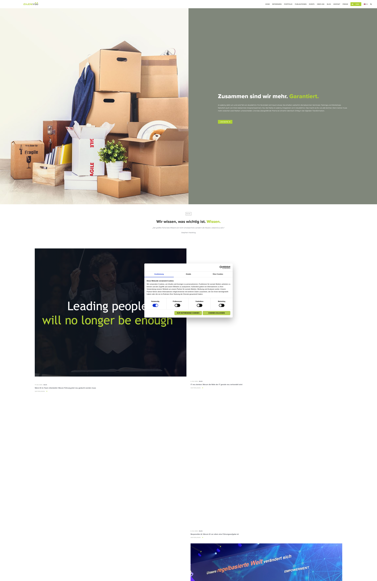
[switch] (177, 305)
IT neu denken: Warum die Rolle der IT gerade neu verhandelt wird (216, 384)
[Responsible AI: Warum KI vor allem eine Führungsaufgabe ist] (266, 458)
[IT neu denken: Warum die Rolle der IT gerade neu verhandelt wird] (266, 310)
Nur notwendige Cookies (188, 313)
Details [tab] (188, 274)
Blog (45, 384)
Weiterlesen (40, 391)
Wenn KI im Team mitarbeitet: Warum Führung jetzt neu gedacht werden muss (65, 388)
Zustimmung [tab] (159, 274)
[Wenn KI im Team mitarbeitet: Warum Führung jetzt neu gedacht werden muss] (110, 312)
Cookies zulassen (216, 313)
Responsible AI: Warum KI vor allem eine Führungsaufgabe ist (215, 534)
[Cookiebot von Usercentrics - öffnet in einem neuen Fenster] (221, 267)
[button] (371, 4)
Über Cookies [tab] (218, 274)
